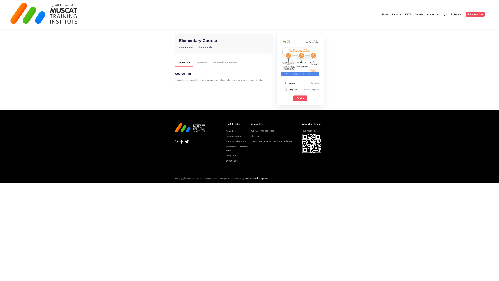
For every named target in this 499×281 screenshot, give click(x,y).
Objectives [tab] (202, 62)
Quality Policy (231, 155)
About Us (396, 14)
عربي (444, 14)
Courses (419, 14)
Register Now (476, 14)
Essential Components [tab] (225, 62)
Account (458, 14)
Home (385, 14)
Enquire (300, 98)
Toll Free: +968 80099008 (262, 131)
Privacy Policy (231, 131)
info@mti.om (256, 136)
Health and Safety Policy (236, 141)
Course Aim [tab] (184, 62)
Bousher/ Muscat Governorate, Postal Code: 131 (271, 141)
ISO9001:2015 (232, 160)
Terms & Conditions (234, 136)
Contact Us (432, 14)
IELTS (408, 14)
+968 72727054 (309, 131)
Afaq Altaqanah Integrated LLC (258, 178)
